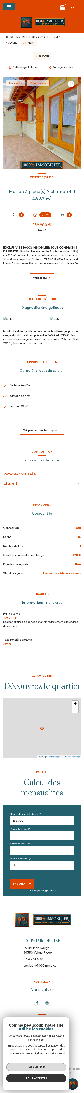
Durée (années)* (20, 828)
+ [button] (75, 703)
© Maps (53, 756)
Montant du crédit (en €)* (25, 814)
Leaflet (41, 756)
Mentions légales (72, 1068)
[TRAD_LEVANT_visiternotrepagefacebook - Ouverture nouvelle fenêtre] (37, 1003)
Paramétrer (36, 1067)
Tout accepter (36, 1078)
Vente (59, 37)
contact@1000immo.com (41, 965)
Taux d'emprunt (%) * (22, 858)
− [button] (75, 709)
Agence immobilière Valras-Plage (27, 37)
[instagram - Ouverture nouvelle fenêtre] (47, 1003)
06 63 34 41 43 (33, 959)
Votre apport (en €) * (22, 843)
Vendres (13, 43)
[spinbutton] (42, 865)
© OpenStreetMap (71, 756)
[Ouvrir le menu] (9, 6)
